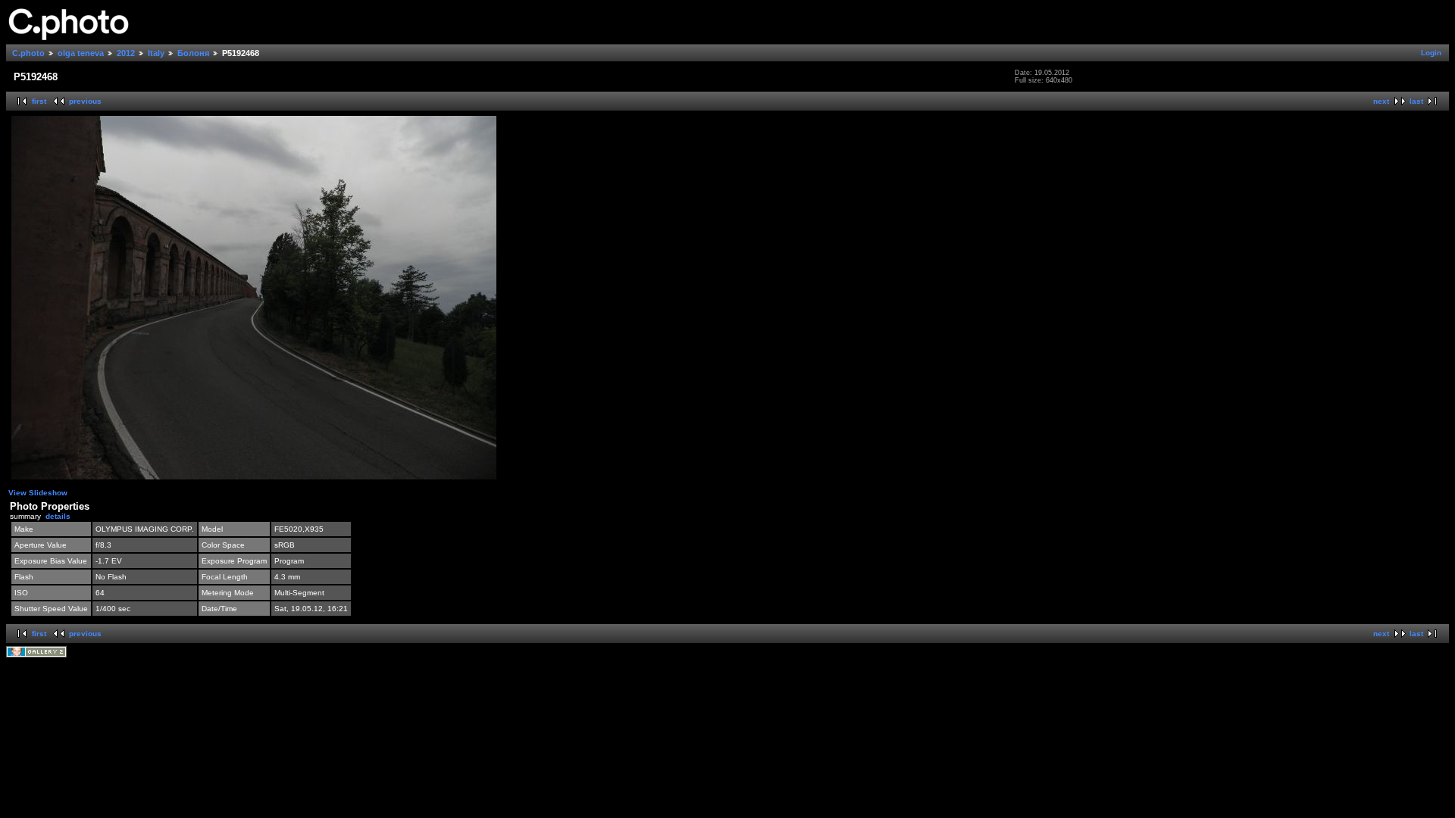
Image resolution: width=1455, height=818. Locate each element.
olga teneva (81, 53)
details (57, 516)
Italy (156, 53)
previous (85, 101)
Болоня (193, 53)
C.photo (28, 53)
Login (1431, 52)
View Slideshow (37, 493)
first (39, 101)
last (1416, 101)
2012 (126, 53)
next (1381, 101)
